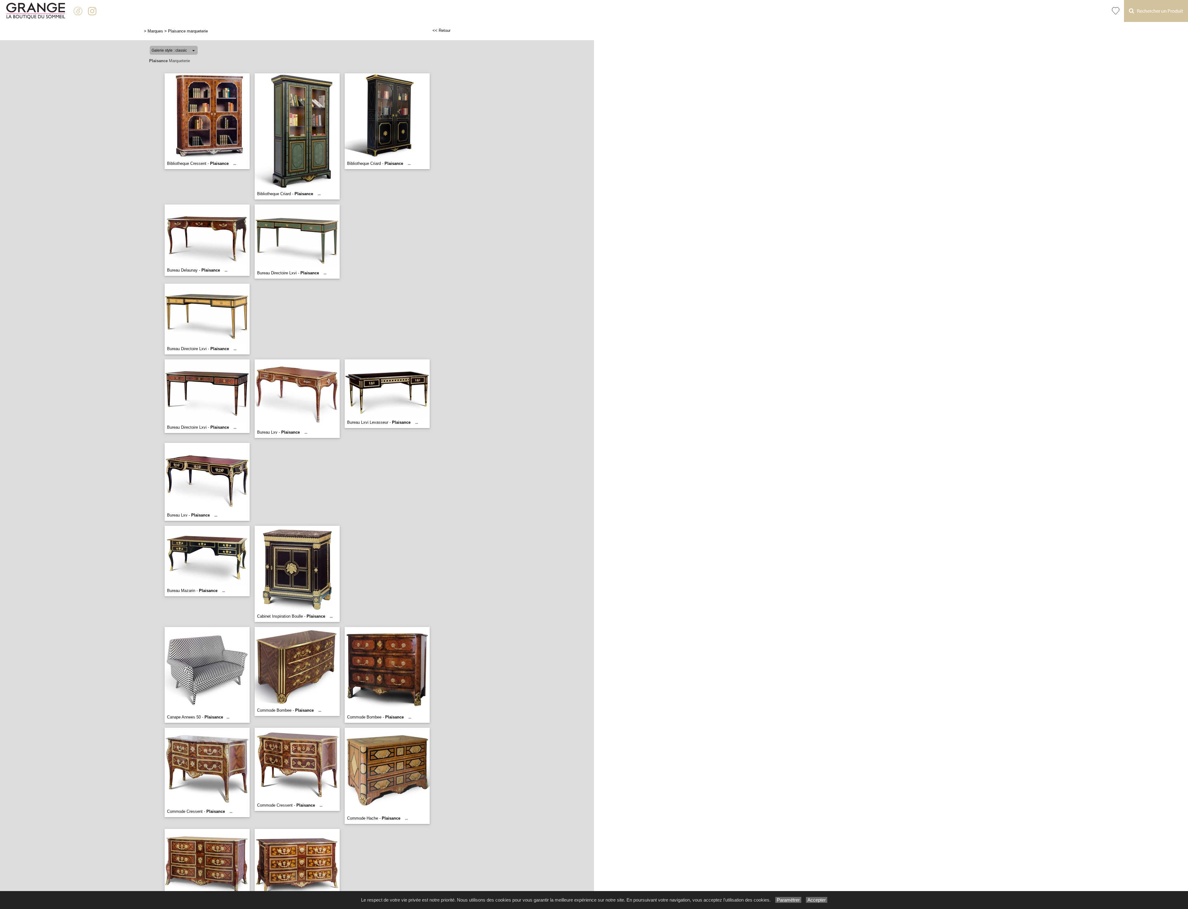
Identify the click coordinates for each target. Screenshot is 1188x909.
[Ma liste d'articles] (1115, 11)
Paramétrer (788, 900)
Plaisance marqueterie (188, 31)
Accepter (816, 900)
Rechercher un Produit (1158, 11)
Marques (155, 31)
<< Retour (441, 30)
